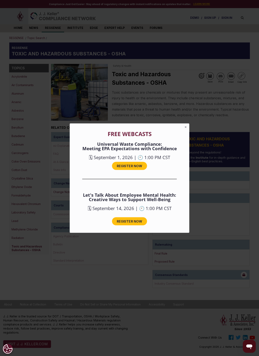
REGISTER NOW (129, 166)
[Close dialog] (185, 127)
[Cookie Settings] (8, 349)
